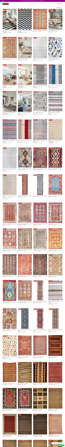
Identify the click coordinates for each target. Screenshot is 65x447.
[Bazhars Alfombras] (6, 4)
